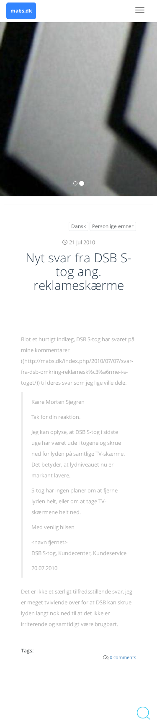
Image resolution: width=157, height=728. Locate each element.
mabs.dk (21, 10)
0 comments (123, 657)
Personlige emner (113, 226)
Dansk (78, 226)
